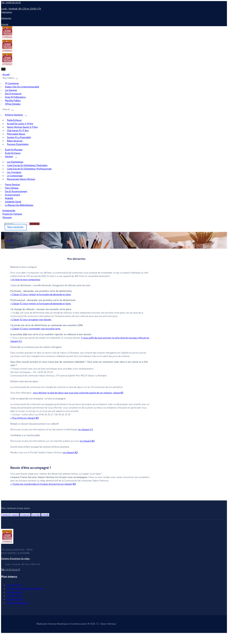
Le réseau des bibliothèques (19, 205)
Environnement (12, 195)
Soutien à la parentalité (19, 137)
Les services (11, 90)
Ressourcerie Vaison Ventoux (21, 179)
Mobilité (9, 198)
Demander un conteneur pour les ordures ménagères (36, 347)
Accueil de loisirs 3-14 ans (20, 123)
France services (12, 184)
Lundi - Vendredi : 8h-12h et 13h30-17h (21, 8)
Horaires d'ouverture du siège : (15, 558)
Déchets (9, 156)
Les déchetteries (15, 162)
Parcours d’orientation (18, 144)
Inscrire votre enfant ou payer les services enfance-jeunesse (39, 446)
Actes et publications (15, 97)
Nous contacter (13, 585)
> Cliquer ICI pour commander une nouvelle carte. (35, 328)
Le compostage (15, 175)
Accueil (10, 239)
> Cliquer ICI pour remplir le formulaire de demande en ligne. (40, 294)
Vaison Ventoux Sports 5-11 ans (22, 127)
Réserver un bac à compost (23, 267)
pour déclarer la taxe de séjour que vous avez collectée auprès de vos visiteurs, (78, 392)
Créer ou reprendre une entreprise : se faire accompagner (38, 398)
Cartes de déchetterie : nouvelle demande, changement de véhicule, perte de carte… (50, 285)
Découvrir (7, 217)
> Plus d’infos (24, 418)
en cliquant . (87, 441)
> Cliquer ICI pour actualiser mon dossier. (31, 319)
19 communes (12, 83)
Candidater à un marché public (25, 435)
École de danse (12, 153)
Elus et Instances (13, 93)
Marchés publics (13, 100)
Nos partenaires (14, 595)
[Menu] (17, 78)
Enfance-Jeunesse (14, 114)
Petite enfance (14, 120)
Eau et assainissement (16, 191)
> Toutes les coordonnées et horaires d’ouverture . (43, 484)
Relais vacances (15, 141)
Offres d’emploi (12, 104)
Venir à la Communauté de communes (24, 588)
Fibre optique (11, 188)
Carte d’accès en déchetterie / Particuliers (27, 165)
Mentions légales (14, 599)
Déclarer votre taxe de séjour (24, 381)
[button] (80, 267)
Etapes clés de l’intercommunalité (22, 86)
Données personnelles (17, 603)
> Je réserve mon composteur (25, 279)
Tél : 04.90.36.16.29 (11, 2)
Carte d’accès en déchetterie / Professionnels (29, 169)
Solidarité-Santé (13, 201)
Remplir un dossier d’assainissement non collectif (34, 423)
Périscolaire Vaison (16, 134)
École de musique (13, 149)
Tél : (10, 569)
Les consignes (14, 172)
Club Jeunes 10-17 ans (18, 130)
